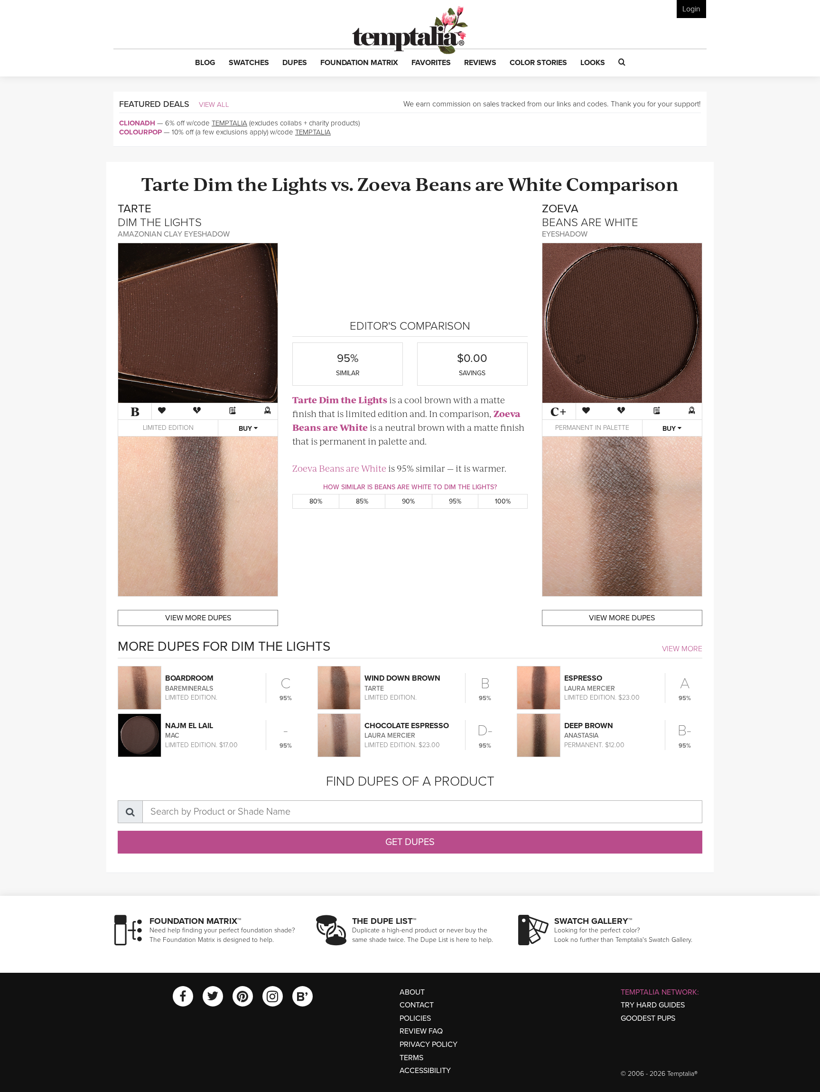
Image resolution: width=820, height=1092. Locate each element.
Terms (411, 1058)
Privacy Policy (428, 1044)
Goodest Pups (648, 1018)
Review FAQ (421, 1031)
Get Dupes (410, 842)
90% (408, 501)
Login (691, 9)
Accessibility (425, 1070)
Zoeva (384, 183)
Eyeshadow (564, 234)
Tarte (165, 183)
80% (315, 501)
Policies (415, 1018)
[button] (205, 63)
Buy (246, 429)
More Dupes (198, 618)
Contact (417, 1005)
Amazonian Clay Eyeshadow (174, 234)
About (412, 992)
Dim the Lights (260, 183)
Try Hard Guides (653, 1005)
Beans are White (488, 183)
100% (503, 501)
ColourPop (140, 132)
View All (214, 104)
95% (455, 501)
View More (682, 649)
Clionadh (137, 123)
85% (362, 501)
